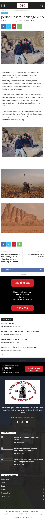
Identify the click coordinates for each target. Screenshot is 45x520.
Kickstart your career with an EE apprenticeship (20, 331)
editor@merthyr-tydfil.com (26, 417)
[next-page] (5, 354)
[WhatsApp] (19, 26)
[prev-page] (2, 354)
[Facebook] (3, 26)
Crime (3, 482)
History (3, 489)
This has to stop (7, 323)
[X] (8, 26)
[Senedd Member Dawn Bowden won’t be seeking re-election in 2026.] (7, 462)
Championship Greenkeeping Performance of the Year (25, 449)
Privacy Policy (34, 511)
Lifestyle (9, 10)
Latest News (5, 479)
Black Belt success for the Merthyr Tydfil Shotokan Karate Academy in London (10, 258)
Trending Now (5, 493)
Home (2, 10)
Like (41, 270)
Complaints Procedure (9, 514)
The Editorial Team (24, 514)
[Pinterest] (14, 26)
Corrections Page (37, 514)
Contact (25, 511)
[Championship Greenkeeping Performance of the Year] (7, 451)
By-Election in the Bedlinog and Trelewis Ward (19, 347)
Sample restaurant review (35, 255)
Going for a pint (6, 496)
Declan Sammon (8, 21)
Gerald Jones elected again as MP (14, 339)
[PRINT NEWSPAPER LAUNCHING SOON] (7, 440)
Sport (3, 486)
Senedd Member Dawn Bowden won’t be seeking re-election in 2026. (29, 460)
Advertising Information (13, 511)
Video (3, 500)
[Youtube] (27, 422)
